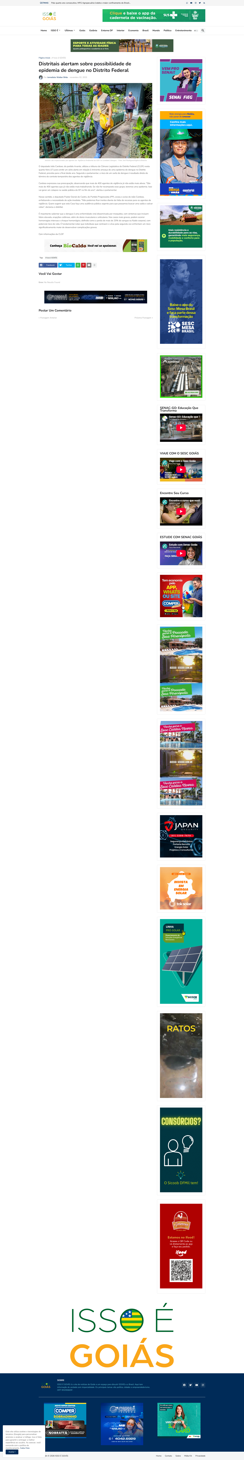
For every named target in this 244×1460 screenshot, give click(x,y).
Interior (120, 30)
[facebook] (184, 1385)
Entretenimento (183, 30)
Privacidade (200, 1455)
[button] (196, 30)
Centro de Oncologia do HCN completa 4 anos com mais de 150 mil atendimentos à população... (94, 3)
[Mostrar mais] (94, 265)
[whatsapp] (187, 3)
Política (167, 30)
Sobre (178, 1455)
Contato (168, 1455)
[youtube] (191, 3)
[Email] (89, 265)
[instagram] (195, 3)
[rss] (204, 3)
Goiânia (93, 30)
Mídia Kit (188, 1455)
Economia (133, 30)
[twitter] (200, 3)
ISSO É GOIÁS (61, 1455)
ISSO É (54, 30)
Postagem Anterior (48, 317)
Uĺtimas (69, 30)
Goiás (82, 30)
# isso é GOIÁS (59, 58)
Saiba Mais (25, 1448)
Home (44, 30)
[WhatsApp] (78, 265)
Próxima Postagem (143, 317)
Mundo (156, 30)
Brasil (145, 30)
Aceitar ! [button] (12, 1452)
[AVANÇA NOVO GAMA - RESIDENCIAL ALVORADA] (181, 227)
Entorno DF (107, 30)
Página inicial (44, 58)
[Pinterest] (83, 265)
